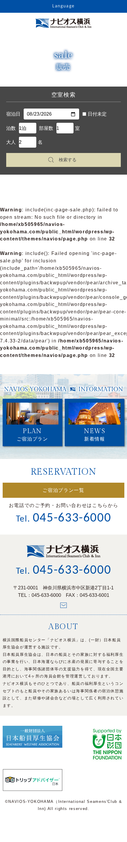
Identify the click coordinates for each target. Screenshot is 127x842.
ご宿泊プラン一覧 (63, 490)
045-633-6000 (46, 595)
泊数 (11, 128)
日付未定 (97, 114)
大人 (11, 142)
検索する (67, 159)
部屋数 (46, 128)
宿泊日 (13, 114)
